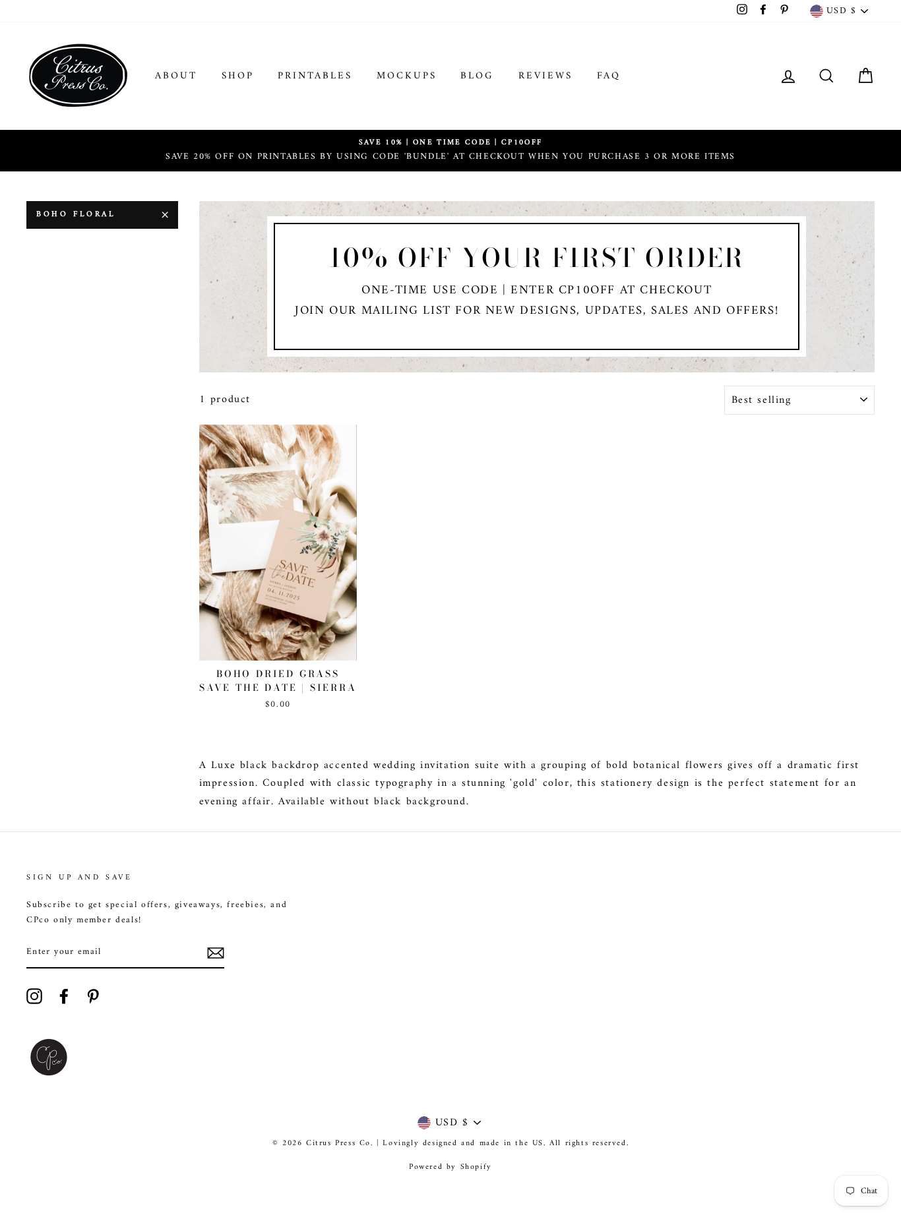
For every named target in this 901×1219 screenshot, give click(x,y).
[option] (450, 150)
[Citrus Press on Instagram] (34, 996)
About (176, 76)
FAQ (609, 76)
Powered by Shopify (450, 1167)
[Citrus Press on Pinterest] (93, 996)
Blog (477, 76)
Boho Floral (76, 215)
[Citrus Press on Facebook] (64, 996)
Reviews (545, 76)
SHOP (238, 76)
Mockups (407, 76)
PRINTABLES (315, 76)
